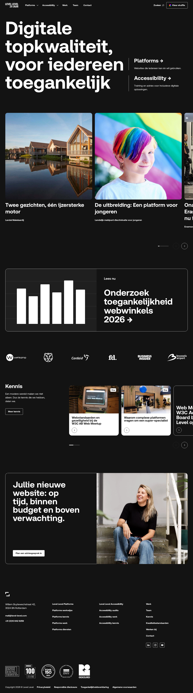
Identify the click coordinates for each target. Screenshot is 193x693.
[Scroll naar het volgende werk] (184, 246)
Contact (87, 5)
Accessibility (48, 5)
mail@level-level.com (16, 615)
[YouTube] (162, 645)
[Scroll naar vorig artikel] (176, 445)
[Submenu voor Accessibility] (57, 5)
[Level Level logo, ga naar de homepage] (7, 594)
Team (75, 5)
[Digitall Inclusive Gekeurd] (84, 671)
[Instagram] (155, 645)
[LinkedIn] (148, 645)
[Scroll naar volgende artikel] (184, 445)
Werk (65, 5)
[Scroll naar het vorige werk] (176, 246)
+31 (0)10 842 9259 (14, 621)
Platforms (30, 5)
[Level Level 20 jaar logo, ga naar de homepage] (11, 5)
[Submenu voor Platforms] (37, 5)
